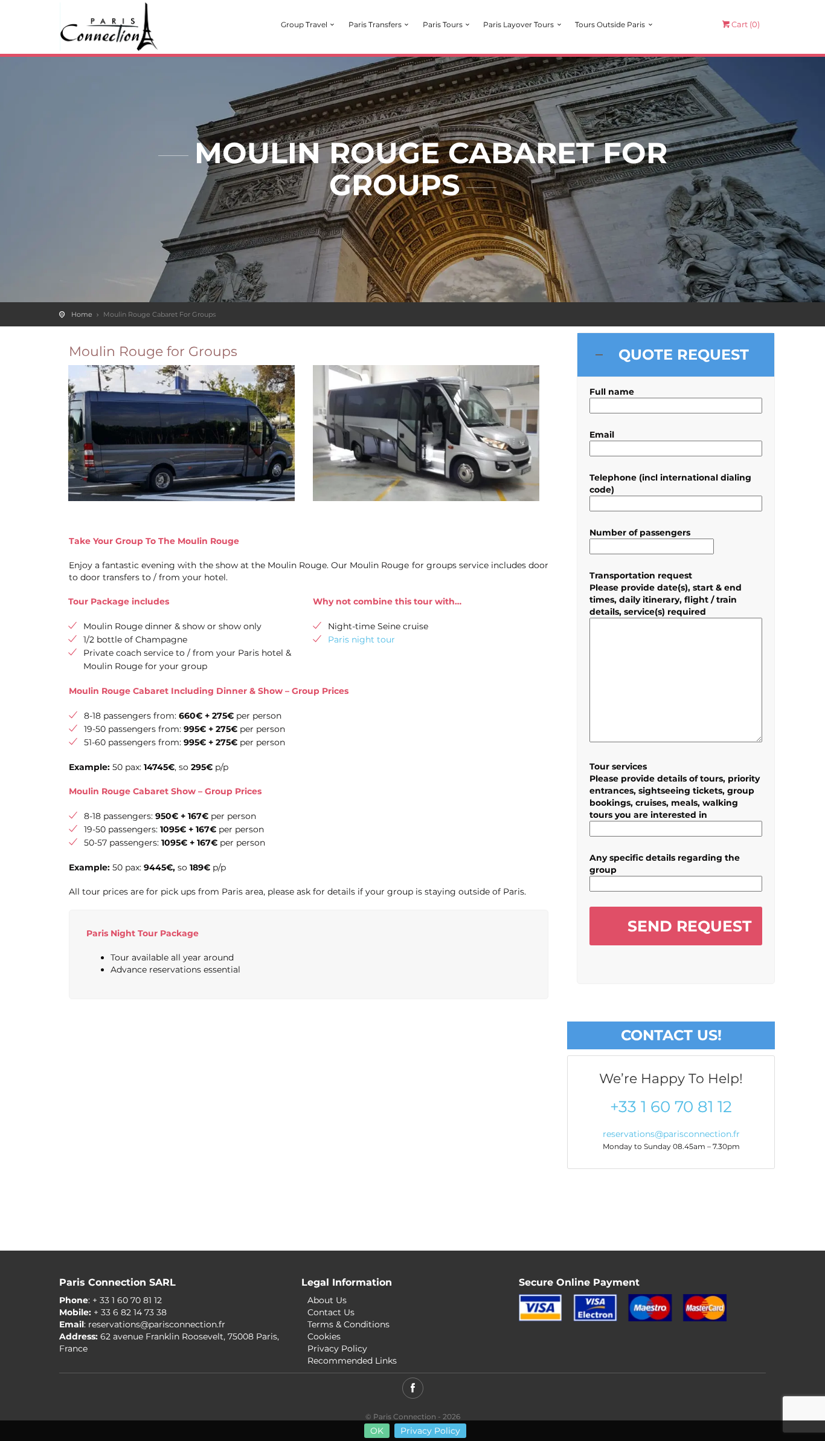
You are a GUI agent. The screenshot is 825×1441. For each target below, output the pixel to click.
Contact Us (331, 1312)
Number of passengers (639, 532)
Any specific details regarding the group (664, 863)
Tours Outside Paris (610, 24)
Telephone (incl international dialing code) (670, 483)
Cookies (324, 1336)
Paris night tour (361, 639)
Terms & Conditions (348, 1324)
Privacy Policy (430, 1430)
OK (377, 1430)
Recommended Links (352, 1360)
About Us (327, 1300)
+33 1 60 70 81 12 (671, 1107)
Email (601, 434)
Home (81, 314)
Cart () (745, 24)
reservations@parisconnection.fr (671, 1134)
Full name (611, 391)
